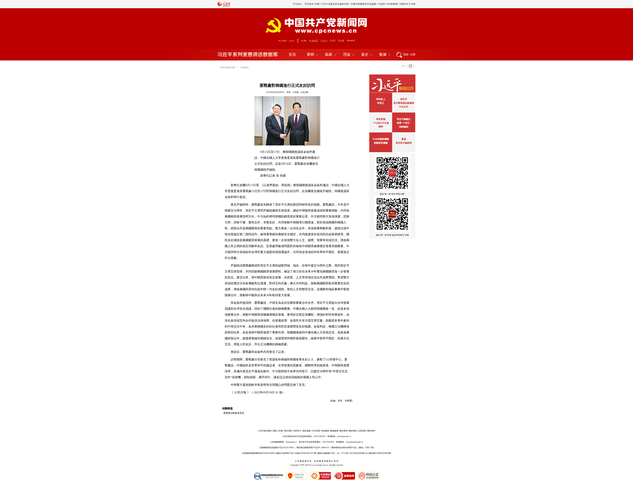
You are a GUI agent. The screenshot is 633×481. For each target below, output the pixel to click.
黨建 (328, 54)
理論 (346, 54)
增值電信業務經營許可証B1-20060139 (312, 447)
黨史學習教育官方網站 (306, 4)
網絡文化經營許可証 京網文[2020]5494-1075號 (296, 453)
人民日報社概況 (265, 431)
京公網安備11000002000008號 (378, 453)
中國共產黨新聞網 (227, 67)
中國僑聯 (363, 4)
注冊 (412, 54)
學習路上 (380, 99)
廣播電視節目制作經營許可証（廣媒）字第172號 (352, 447)
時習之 (380, 103)
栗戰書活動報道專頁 (233, 413)
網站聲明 (343, 431)
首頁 (292, 54)
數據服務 (334, 431)
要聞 (310, 54)
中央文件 (403, 107)
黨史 (364, 54)
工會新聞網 (351, 4)
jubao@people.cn (344, 436)
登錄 (405, 54)
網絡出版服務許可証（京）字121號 (332, 453)
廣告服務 (307, 431)
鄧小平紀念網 (408, 4)
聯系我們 (371, 431)
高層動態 (245, 67)
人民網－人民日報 (300, 92)
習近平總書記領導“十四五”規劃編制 (404, 123)
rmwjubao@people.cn (354, 442)
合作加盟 (316, 431)
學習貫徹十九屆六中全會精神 (381, 123)
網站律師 (353, 431)
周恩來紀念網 (393, 4)
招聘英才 (297, 431)
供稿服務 (325, 431)
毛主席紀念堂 (377, 4)
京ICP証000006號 (356, 453)
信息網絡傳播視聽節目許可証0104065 (258, 453)
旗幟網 (322, 4)
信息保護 (362, 431)
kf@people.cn (291, 442)
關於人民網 (278, 431)
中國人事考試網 (336, 4)
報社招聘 (288, 431)
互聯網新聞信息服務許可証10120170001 (276, 447)
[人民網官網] (224, 6)
